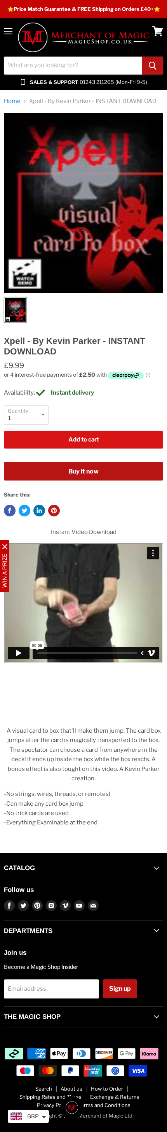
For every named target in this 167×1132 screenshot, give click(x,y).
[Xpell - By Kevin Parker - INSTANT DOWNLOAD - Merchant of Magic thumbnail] (15, 309)
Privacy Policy (53, 1105)
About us (71, 1089)
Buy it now (83, 471)
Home (12, 101)
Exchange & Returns (114, 1097)
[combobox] (73, 66)
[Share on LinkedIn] (39, 510)
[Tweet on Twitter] (24, 510)
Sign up (120, 988)
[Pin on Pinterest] (54, 510)
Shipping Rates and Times (50, 1097)
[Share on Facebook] (10, 510)
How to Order (107, 1089)
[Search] (152, 66)
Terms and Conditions (104, 1105)
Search (43, 1089)
